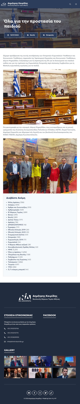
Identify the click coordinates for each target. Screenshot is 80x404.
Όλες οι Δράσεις (14, 252)
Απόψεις (11, 205)
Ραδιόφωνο (12, 257)
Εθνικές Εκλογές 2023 (17, 232)
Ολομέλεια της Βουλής (17, 254)
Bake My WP (52, 398)
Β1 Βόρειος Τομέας (15, 212)
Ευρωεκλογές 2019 (15, 240)
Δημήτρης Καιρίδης (18, 3)
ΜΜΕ (10, 250)
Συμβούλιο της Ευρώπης (17, 259)
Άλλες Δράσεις (14, 202)
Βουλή (10, 217)
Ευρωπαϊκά (12, 242)
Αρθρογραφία (13, 210)
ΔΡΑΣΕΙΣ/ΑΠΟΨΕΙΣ (15, 225)
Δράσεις (11, 222)
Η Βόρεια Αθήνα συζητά (17, 245)
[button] (70, 4)
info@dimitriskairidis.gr (15, 341)
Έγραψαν (12, 227)
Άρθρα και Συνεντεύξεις (17, 207)
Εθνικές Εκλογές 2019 (16, 230)
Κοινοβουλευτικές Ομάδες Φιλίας (21, 247)
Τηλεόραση (12, 262)
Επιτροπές (12, 237)
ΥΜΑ (10, 267)
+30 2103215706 (13, 328)
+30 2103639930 (13, 337)
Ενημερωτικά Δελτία (16, 235)
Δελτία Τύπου (13, 220)
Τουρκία (11, 264)
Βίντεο (10, 215)
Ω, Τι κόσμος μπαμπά (16, 269)
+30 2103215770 (13, 333)
